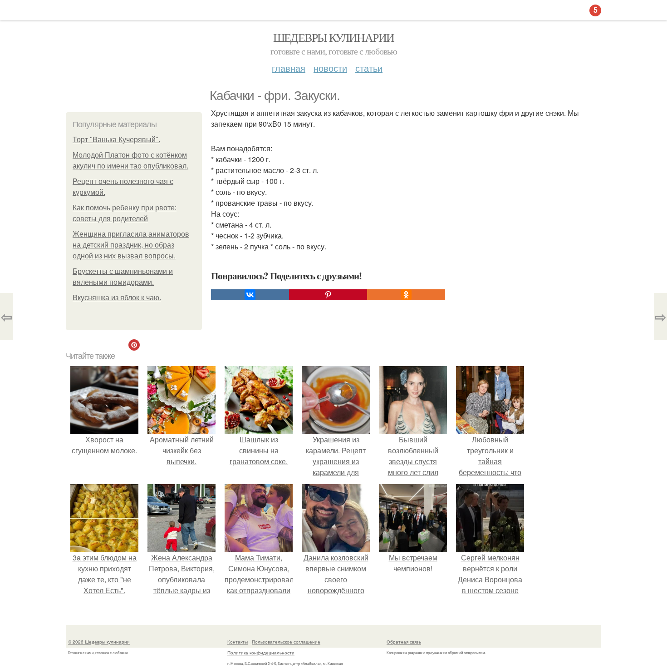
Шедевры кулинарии (333, 37)
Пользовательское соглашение (286, 642)
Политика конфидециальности (260, 652)
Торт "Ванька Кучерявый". (116, 140)
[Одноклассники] (406, 294)
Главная (288, 67)
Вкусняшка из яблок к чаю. (117, 298)
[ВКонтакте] (250, 294)
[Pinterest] (328, 294)
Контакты (237, 642)
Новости (330, 67)
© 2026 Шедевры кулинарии (99, 642)
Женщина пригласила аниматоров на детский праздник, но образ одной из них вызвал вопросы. (131, 245)
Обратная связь (404, 642)
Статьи (369, 67)
